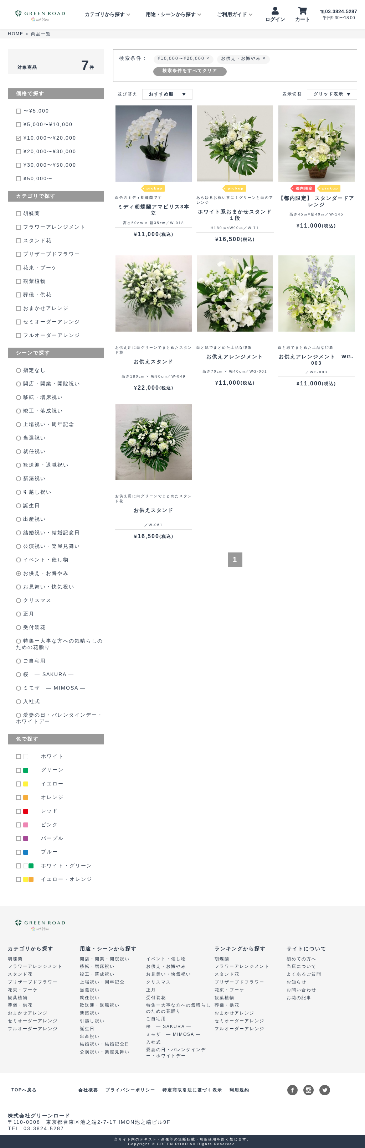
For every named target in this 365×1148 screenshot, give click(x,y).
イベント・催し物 (45, 559)
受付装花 (33, 627)
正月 (28, 614)
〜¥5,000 (36, 111)
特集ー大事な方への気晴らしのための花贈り (59, 644)
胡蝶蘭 (30, 213)
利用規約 (240, 1089)
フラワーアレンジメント (53, 227)
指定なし (33, 370)
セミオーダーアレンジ (50, 321)
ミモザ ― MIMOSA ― (53, 688)
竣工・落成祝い (42, 411)
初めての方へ (302, 958)
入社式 (30, 701)
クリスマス (36, 600)
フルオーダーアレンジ (50, 335)
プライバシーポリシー (130, 1089)
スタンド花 (36, 240)
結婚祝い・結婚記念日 (50, 532)
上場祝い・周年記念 (47, 424)
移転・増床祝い (42, 397)
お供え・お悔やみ (45, 573)
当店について (302, 966)
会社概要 (88, 1089)
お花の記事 (299, 997)
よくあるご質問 (304, 974)
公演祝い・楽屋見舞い (50, 546)
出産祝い (33, 519)
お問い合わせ (302, 989)
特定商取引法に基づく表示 (192, 1089)
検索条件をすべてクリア (190, 70)
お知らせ (297, 982)
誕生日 (30, 505)
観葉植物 (33, 281)
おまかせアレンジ (45, 308)
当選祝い (33, 438)
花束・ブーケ (39, 267)
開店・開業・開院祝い (50, 383)
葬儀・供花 (36, 294)
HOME (16, 33)
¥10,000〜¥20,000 (50, 138)
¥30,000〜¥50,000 (50, 165)
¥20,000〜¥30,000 (50, 151)
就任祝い (33, 451)
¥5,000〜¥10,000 (48, 124)
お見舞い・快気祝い (47, 586)
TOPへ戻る (24, 1089)
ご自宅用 (33, 661)
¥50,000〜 (38, 178)
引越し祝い (36, 492)
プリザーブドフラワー (50, 254)
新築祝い (33, 478)
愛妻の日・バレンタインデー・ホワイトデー (59, 718)
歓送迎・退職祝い (45, 465)
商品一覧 (41, 33)
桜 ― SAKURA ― (47, 674)
